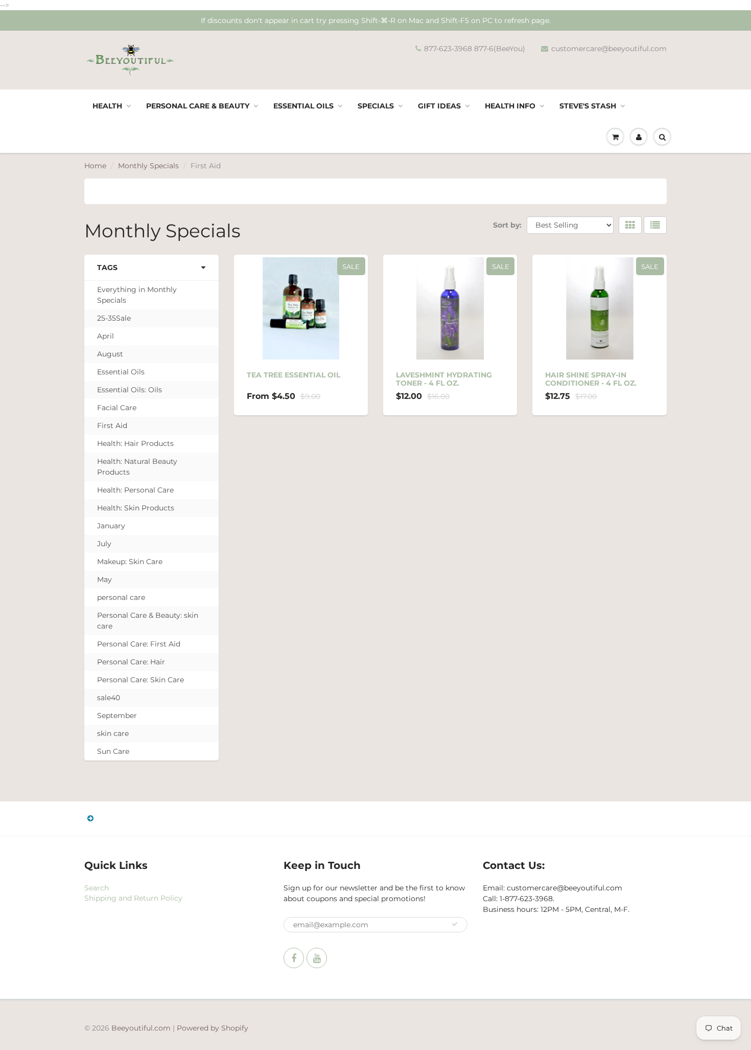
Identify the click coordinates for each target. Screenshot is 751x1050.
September (117, 715)
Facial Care (116, 407)
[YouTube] (317, 958)
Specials (376, 105)
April (105, 336)
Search (96, 887)
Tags (107, 267)
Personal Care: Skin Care (140, 679)
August (110, 354)
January (111, 525)
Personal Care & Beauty (197, 105)
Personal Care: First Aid (138, 644)
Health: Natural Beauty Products (137, 467)
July (104, 543)
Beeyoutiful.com (141, 1028)
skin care (113, 733)
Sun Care (113, 751)
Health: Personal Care (135, 490)
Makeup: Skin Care (129, 561)
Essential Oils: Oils (129, 389)
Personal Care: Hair (131, 661)
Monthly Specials (148, 165)
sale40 (108, 697)
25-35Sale (114, 318)
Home (95, 165)
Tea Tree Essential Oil (293, 374)
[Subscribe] (454, 924)
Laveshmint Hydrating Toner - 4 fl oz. (444, 379)
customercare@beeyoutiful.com (609, 48)
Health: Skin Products (135, 507)
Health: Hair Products (135, 443)
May (104, 579)
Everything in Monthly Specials (137, 295)
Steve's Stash (587, 105)
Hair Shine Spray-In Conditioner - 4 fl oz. (591, 379)
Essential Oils (121, 371)
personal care (121, 597)
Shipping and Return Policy (133, 898)
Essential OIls (303, 105)
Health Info (510, 105)
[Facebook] (294, 958)
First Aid (112, 425)
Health (107, 105)
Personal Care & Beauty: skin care (147, 621)
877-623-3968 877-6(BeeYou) (474, 48)
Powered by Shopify (212, 1028)
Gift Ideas (439, 105)
